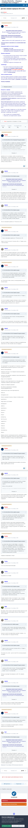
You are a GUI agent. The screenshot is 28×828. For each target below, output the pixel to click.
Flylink (14, 176)
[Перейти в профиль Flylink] (2, 26)
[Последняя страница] (26, 18)
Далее (23, 17)
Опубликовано (11, 27)
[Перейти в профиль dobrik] (2, 172)
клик (22, 51)
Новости (11, 13)
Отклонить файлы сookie (18, 825)
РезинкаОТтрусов (17, 139)
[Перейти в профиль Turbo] (2, 562)
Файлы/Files (5, 800)
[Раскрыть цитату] (3, 139)
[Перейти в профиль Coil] (2, 733)
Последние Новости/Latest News (9, 804)
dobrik (14, 235)
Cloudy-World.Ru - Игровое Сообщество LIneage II (12, 2)
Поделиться (7, 783)
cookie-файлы (12, 818)
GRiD (14, 624)
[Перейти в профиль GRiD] (2, 607)
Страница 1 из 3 (14, 17)
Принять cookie (7, 825)
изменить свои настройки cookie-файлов (10, 821)
